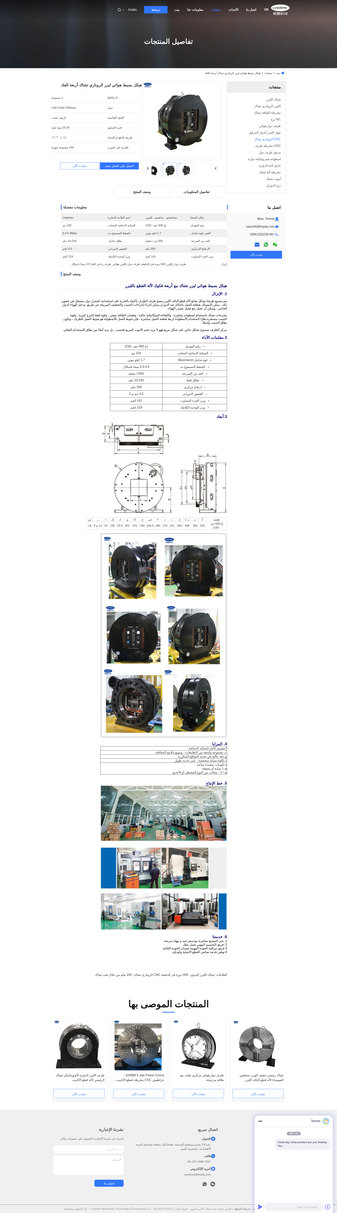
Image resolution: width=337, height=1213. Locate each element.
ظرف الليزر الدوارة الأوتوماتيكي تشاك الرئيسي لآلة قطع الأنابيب (80, 1078)
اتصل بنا (251, 9)
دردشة (156, 9)
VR (266, 9)
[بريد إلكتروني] (257, 244)
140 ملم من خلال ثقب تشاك (113, 974)
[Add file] (327, 1206)
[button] (278, 1054)
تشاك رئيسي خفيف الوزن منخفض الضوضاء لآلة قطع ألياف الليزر (262, 1078)
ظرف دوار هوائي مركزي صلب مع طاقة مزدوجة (202, 1078)
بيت (177, 9)
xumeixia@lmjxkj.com (197, 1174)
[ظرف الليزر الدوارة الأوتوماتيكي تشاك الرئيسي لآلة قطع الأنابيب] (79, 1045)
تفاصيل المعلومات (197, 192)
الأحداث (233, 9)
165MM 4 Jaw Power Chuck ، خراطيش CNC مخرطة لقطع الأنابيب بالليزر (140, 1078)
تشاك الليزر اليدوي (203, 974)
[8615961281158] (204, 1185)
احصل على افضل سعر (119, 165)
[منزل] (280, 10)
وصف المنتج (142, 192)
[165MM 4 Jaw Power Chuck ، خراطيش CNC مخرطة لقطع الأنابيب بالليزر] (138, 1045)
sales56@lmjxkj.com (260, 226)
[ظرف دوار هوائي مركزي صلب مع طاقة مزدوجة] (198, 1045)
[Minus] (260, 1121)
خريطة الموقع (242, 1208)
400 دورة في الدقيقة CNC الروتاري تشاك (161, 974)
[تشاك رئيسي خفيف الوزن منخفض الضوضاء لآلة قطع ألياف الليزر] (258, 1045)
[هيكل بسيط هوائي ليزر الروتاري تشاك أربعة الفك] (182, 121)
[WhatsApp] (266, 244)
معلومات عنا (195, 9)
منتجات (216, 9)
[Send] (260, 1206)
